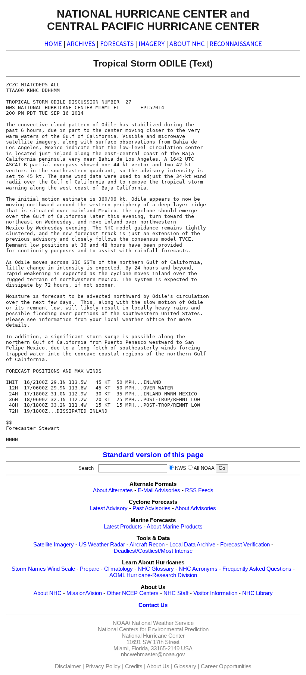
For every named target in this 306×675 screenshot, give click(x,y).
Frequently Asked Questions (256, 569)
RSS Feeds (199, 490)
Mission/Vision (84, 593)
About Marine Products (175, 527)
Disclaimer (68, 666)
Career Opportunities (226, 666)
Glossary (185, 666)
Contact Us (153, 605)
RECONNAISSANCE (235, 43)
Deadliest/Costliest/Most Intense (153, 551)
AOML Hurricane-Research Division (153, 575)
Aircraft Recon (147, 545)
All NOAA (204, 468)
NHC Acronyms (198, 569)
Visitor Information (215, 593)
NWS (180, 468)
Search (87, 468)
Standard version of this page (153, 455)
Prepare (89, 569)
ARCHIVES (81, 43)
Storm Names (29, 569)
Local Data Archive (192, 545)
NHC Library (257, 593)
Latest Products (123, 527)
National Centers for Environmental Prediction (153, 629)
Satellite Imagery (53, 545)
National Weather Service (163, 623)
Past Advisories (151, 508)
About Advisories (195, 508)
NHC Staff (175, 593)
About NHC (48, 593)
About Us (158, 666)
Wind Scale (61, 569)
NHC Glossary (156, 569)
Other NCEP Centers (133, 593)
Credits (134, 666)
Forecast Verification (245, 545)
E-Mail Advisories (159, 490)
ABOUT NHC (186, 43)
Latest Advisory (109, 508)
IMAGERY (151, 43)
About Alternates (113, 490)
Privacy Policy (103, 666)
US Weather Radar (102, 545)
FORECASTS (117, 43)
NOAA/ (121, 623)
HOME (53, 43)
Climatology (118, 569)
